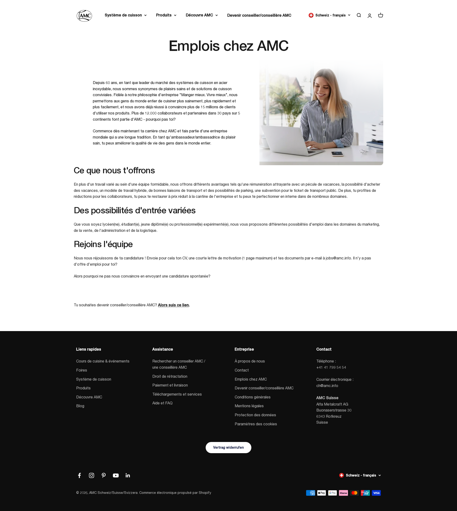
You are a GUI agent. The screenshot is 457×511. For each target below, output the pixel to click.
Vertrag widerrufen (228, 447)
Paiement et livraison (170, 385)
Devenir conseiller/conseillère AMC (259, 15)
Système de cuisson (123, 15)
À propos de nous (250, 361)
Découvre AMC (199, 15)
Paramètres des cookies (256, 424)
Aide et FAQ (162, 403)
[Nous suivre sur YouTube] (116, 475)
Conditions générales (253, 397)
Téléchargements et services (177, 394)
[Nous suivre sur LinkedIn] (128, 475)
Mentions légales (249, 405)
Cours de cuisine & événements (102, 361)
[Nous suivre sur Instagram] (91, 475)
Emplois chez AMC (251, 379)
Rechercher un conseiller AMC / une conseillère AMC (178, 364)
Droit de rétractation (169, 376)
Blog (80, 405)
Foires (81, 370)
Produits (164, 15)
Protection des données (255, 414)
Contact (242, 370)
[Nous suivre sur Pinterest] (103, 475)
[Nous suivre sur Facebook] (79, 475)
